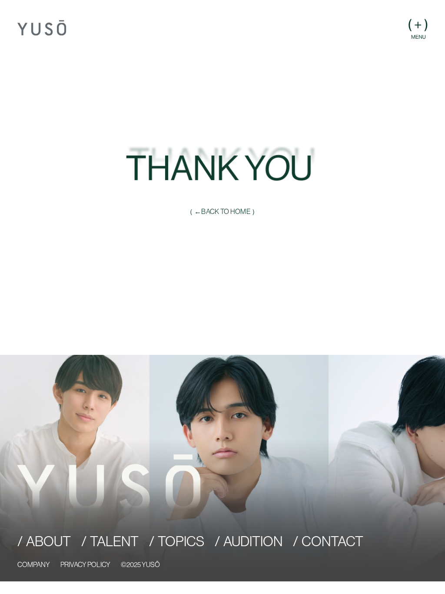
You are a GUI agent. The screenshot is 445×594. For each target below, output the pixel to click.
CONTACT (332, 541)
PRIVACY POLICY (85, 564)
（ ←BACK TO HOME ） (222, 211)
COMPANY (33, 564)
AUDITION (252, 541)
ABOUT (48, 541)
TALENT (114, 541)
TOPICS (181, 541)
